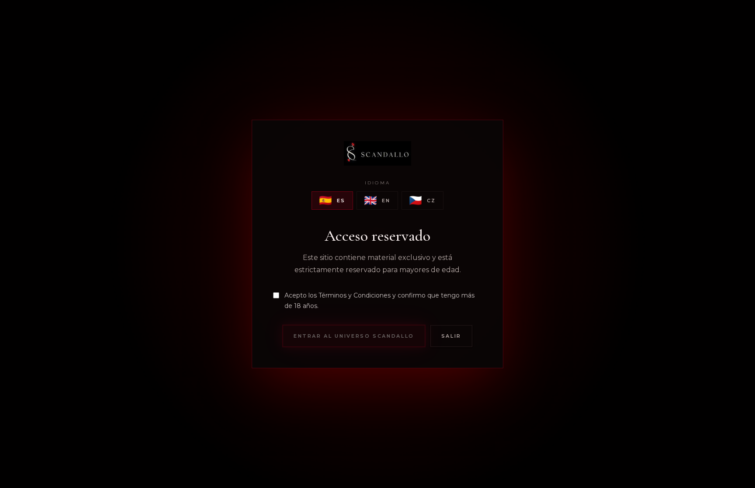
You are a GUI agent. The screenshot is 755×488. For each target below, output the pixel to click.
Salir (451, 336)
